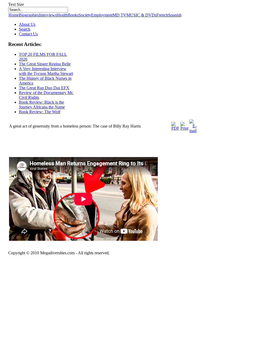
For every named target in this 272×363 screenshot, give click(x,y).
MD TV (119, 15)
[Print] (184, 128)
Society (85, 15)
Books (73, 15)
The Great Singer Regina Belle (45, 64)
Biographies (29, 15)
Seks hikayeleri (31, 257)
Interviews (48, 15)
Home (13, 15)
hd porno (10, 257)
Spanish (174, 15)
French (162, 15)
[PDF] (175, 128)
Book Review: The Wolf (39, 111)
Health (62, 15)
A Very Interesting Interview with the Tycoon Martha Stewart (46, 71)
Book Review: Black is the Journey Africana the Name (42, 104)
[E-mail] (193, 130)
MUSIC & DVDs (141, 15)
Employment (102, 15)
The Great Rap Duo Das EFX (44, 88)
